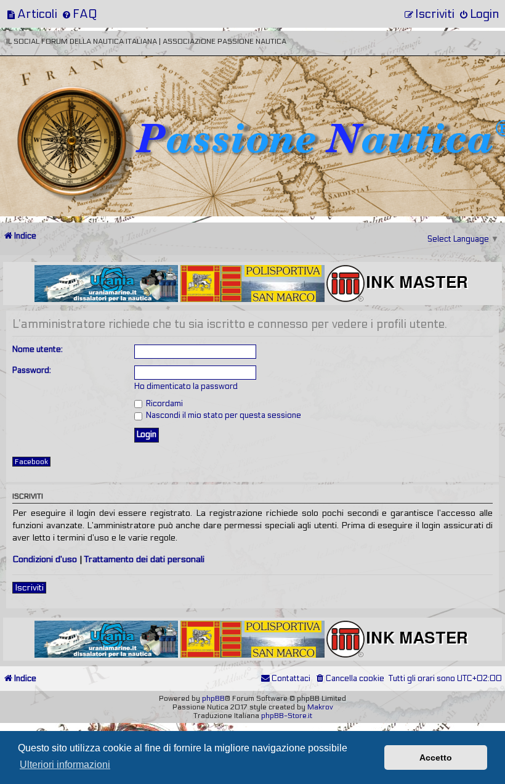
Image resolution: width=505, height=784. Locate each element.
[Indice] (85, 97)
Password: (31, 370)
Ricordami (163, 404)
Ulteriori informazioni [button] (65, 764)
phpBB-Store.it (286, 715)
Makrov (320, 707)
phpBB (213, 698)
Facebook (31, 461)
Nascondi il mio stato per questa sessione (222, 415)
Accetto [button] (435, 757)
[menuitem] (31, 14)
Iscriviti (29, 587)
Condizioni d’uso (44, 559)
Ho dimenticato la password (186, 386)
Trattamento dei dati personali (144, 559)
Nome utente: (37, 349)
